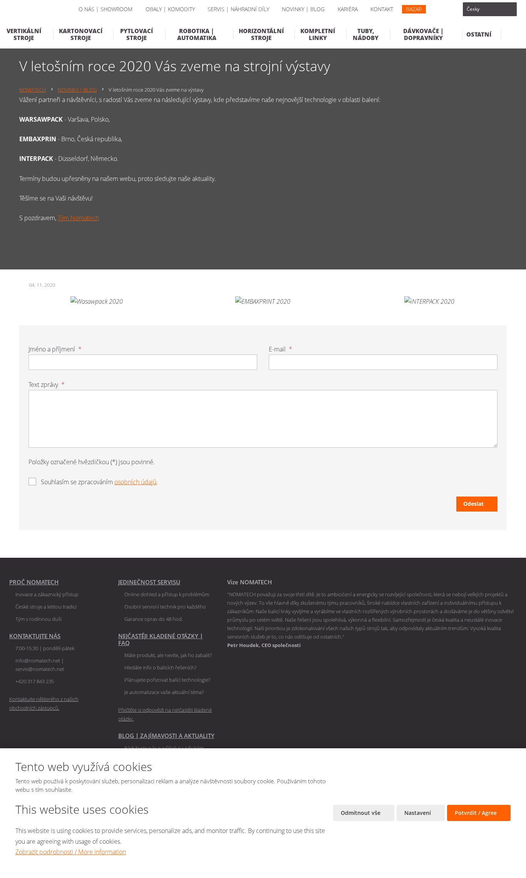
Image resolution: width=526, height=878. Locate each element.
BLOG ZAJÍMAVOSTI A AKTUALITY (166, 735)
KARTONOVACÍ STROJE (80, 34)
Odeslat (473, 503)
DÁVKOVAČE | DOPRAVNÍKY (423, 34)
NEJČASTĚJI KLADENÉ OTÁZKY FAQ (160, 639)
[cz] (490, 9)
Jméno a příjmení (55, 349)
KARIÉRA (348, 9)
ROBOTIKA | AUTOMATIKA (196, 34)
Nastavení (418, 812)
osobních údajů (135, 482)
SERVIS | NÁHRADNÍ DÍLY (238, 9)
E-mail (280, 349)
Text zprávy (46, 384)
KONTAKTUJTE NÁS (34, 636)
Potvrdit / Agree (476, 812)
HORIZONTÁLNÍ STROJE (261, 34)
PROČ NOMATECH (34, 582)
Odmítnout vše (361, 812)
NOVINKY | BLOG (303, 9)
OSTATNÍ (478, 34)
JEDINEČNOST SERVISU (149, 582)
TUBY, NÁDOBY (366, 34)
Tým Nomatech (78, 218)
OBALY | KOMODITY (170, 9)
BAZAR (414, 9)
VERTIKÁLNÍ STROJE (24, 34)
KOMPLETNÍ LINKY (317, 34)
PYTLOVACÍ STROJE (136, 34)
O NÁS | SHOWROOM (105, 9)
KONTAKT (381, 9)
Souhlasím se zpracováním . (99, 482)
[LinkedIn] (441, 9)
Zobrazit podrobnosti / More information (70, 852)
